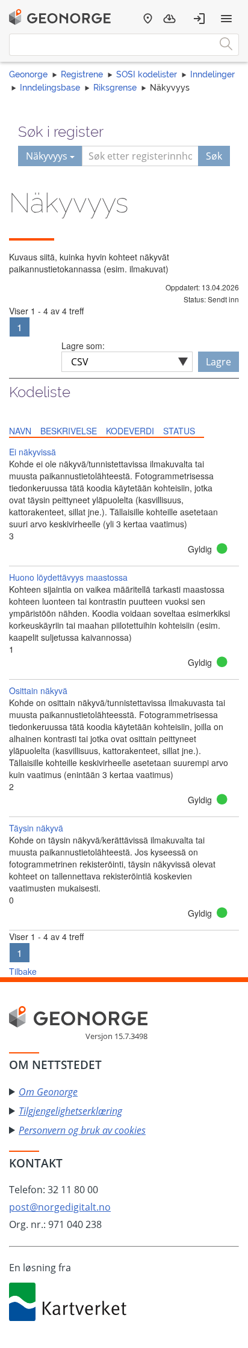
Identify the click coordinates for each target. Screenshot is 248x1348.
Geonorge (28, 74)
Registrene (82, 74)
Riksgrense (115, 87)
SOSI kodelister (146, 74)
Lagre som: (83, 346)
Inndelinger (212, 74)
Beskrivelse (68, 431)
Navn (20, 431)
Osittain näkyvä (38, 690)
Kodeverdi (130, 431)
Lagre (218, 361)
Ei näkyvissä (32, 452)
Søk (214, 156)
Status (179, 431)
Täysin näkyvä (36, 828)
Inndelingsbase (50, 87)
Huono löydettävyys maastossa (68, 577)
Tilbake (23, 971)
